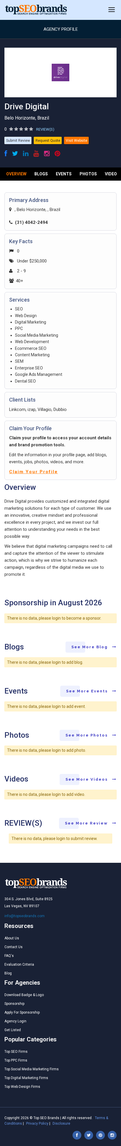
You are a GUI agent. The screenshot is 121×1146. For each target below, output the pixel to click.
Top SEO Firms (16, 1052)
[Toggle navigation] (112, 10)
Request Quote (48, 141)
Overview (16, 174)
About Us (11, 938)
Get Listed (12, 1030)
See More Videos (87, 779)
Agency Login (15, 1021)
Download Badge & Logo (24, 995)
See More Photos (87, 735)
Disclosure (61, 1123)
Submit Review (18, 141)
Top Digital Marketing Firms (26, 1078)
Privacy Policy (37, 1123)
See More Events (87, 691)
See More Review (87, 823)
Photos (88, 174)
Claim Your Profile (33, 471)
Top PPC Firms (15, 1060)
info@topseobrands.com (24, 916)
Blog (8, 973)
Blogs (41, 174)
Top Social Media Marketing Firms (31, 1069)
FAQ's (9, 956)
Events (64, 174)
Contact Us (13, 947)
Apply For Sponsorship (22, 1012)
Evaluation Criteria (19, 964)
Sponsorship (14, 1004)
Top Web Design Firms (22, 1087)
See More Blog (90, 647)
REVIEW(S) (45, 129)
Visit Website (76, 141)
